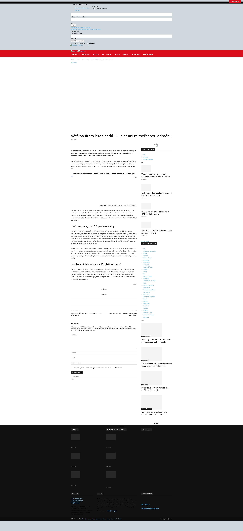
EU (103, 54)
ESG (144, 283)
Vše (144, 155)
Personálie (146, 292)
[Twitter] (97, 4)
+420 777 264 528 (76, 499)
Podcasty (146, 294)
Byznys (117, 54)
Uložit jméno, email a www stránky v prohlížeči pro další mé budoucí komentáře (97, 368)
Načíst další (145, 241)
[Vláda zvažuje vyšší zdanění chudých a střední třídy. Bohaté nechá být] (121, 474)
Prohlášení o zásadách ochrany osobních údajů (86, 29)
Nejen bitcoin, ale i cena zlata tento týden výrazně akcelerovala (156, 365)
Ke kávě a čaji (148, 54)
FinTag (145, 253)
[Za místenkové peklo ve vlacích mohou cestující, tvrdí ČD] (121, 456)
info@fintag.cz (75, 503)
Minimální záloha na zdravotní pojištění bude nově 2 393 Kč (123, 314)
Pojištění (146, 278)
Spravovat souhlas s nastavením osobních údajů (108, 519)
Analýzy (145, 269)
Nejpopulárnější (148, 159)
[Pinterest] (93, 144)
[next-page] (143, 420)
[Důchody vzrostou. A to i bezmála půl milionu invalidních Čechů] (156, 330)
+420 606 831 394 (77, 501)
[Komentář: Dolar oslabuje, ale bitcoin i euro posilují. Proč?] (156, 402)
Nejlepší (145, 157)
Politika (96, 54)
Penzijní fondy (147, 276)
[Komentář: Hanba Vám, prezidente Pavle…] (121, 437)
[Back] (100, 4)
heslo (72, 23)
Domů (72, 59)
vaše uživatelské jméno (78, 17)
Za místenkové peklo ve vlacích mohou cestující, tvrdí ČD (120, 462)
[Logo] (74, 51)
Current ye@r (75, 376)
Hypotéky (146, 260)
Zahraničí (146, 265)
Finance (109, 54)
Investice (126, 54)
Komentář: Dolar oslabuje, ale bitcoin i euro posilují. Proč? (154, 413)
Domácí (78, 59)
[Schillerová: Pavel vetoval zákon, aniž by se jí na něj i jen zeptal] (156, 378)
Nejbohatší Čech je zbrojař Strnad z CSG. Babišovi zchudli (156, 194)
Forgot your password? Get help (81, 27)
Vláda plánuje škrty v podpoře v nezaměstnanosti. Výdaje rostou (155, 175)
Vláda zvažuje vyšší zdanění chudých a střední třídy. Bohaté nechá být (119, 482)
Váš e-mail (74, 39)
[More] (106, 144)
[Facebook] (94, 4)
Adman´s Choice (148, 315)
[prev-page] (141, 420)
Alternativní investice (149, 280)
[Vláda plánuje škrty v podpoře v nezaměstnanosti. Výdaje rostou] (156, 168)
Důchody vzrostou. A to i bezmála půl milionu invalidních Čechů (156, 340)
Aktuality (76, 54)
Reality (145, 299)
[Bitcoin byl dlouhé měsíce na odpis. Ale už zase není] (156, 225)
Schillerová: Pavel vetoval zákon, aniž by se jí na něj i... (155, 389)
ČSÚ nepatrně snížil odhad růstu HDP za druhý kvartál (155, 213)
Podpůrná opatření (149, 290)
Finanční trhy (147, 258)
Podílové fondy (148, 267)
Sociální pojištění (148, 285)
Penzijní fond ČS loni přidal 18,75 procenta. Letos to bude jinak (86, 314)
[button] (170, 53)
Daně (145, 271)
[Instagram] (96, 4)
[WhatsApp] (97, 144)
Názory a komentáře (149, 251)
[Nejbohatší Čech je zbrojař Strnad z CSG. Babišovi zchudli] (156, 187)
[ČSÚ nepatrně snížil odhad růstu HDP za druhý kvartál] (156, 206)
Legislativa (146, 262)
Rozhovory (136, 54)
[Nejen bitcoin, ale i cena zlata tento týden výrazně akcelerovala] (156, 354)
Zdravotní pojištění (149, 296)
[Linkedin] (101, 144)
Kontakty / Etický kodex (82, 8)
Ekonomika (86, 54)
